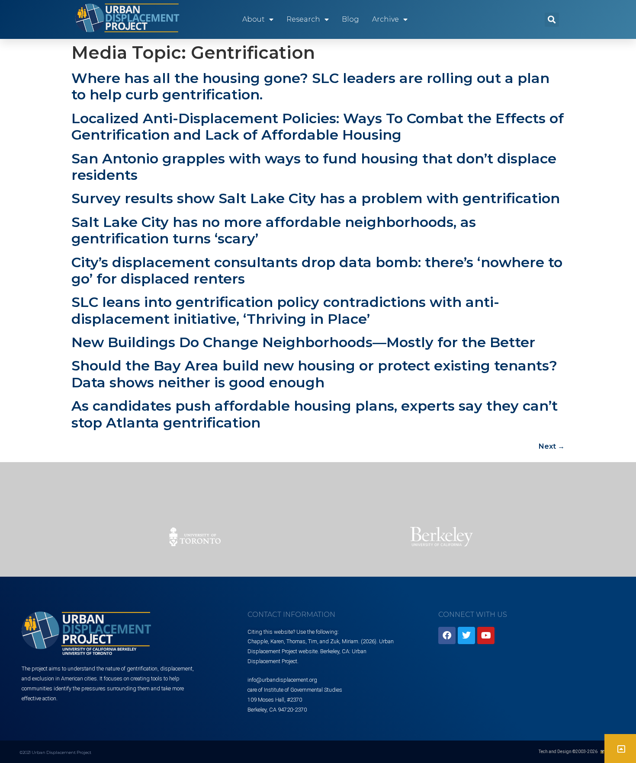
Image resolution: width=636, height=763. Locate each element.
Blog (350, 19)
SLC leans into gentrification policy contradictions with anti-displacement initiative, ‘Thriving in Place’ (285, 310)
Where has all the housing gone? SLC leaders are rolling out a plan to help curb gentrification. (310, 86)
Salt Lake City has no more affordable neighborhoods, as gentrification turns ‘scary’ (273, 230)
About (253, 19)
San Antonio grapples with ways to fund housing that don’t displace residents (313, 166)
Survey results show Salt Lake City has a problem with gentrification (315, 198)
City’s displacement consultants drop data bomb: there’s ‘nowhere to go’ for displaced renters (316, 270)
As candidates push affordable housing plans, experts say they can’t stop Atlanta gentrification (314, 414)
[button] (552, 20)
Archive (385, 19)
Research (303, 19)
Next (552, 446)
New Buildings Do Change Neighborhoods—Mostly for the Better (303, 342)
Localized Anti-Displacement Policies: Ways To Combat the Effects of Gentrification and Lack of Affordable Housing (317, 126)
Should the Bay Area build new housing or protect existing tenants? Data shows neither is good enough (314, 373)
